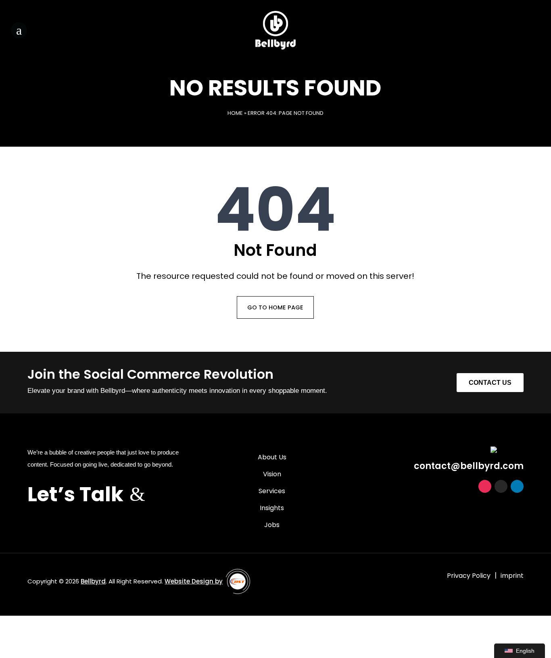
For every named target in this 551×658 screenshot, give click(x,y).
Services (272, 492)
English (525, 651)
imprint (512, 575)
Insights (272, 509)
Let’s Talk (75, 494)
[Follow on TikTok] (517, 28)
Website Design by (194, 581)
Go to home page (275, 307)
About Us (272, 458)
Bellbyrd (93, 581)
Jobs (272, 525)
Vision (272, 475)
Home (235, 113)
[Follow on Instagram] (501, 28)
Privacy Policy (468, 575)
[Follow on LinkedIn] (533, 28)
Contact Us (490, 382)
